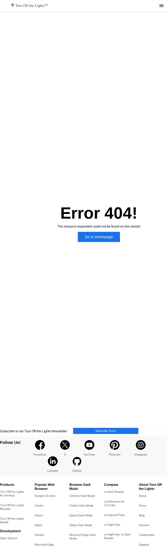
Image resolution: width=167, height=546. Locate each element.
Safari (38, 525)
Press (142, 505)
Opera (39, 515)
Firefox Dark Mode (81, 505)
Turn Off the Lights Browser (12, 506)
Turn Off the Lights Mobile (12, 520)
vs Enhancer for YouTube (114, 503)
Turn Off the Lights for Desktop (12, 493)
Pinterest (114, 454)
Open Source (8, 538)
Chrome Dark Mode (82, 495)
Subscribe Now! (105, 431)
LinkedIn (52, 470)
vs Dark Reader (114, 491)
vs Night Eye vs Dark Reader (117, 536)
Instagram (140, 454)
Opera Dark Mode (81, 515)
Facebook (39, 454)
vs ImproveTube (114, 515)
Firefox (39, 505)
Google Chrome (45, 495)
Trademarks (146, 534)
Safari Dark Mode (80, 525)
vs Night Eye (112, 524)
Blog (142, 515)
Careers (144, 525)
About (142, 495)
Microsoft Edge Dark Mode (82, 536)
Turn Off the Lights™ (31, 5)
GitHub (77, 470)
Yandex (39, 534)
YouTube (89, 454)
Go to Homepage (99, 237)
